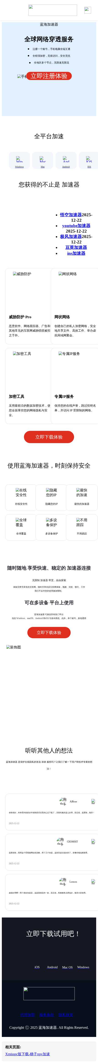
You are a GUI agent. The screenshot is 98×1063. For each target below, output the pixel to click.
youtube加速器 (76, 225)
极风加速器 (71, 236)
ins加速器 (76, 253)
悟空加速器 (71, 214)
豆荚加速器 (76, 247)
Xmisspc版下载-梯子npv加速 (27, 1054)
